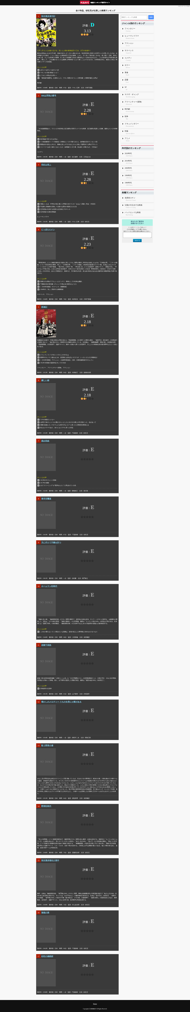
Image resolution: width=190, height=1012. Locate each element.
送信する (137, 240)
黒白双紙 (45, 441)
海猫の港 (45, 912)
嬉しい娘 (45, 380)
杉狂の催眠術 (47, 956)
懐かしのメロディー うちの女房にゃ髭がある (61, 702)
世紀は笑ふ (46, 165)
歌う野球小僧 (47, 745)
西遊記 (44, 307)
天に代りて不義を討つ (51, 542)
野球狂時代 (46, 806)
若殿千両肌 (46, 645)
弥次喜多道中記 (48, 16)
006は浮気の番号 (48, 95)
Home (95, 1004)
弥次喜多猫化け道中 (50, 860)
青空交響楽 (46, 499)
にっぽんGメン (48, 229)
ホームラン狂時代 (49, 586)
